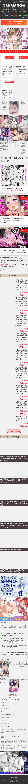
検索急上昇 (14, 15)
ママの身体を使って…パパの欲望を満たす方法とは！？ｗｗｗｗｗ (16, 626)
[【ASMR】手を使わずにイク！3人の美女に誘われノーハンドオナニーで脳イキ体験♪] (14, 238)
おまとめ (3, 711)
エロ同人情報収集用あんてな (7, 714)
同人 (3, 196)
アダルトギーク (4, 720)
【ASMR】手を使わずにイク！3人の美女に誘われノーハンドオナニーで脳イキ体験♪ (14, 251)
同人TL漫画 (14, 11)
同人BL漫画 (23, 11)
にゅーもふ (3, 705)
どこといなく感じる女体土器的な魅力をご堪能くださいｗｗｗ (16, 646)
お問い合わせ (14, 777)
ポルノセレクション (5, 708)
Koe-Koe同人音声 (5, 723)
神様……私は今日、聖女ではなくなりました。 (16, 634)
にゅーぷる (3, 702)
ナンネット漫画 (5, 9)
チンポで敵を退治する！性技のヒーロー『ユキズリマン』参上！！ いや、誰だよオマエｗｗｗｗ (17, 640)
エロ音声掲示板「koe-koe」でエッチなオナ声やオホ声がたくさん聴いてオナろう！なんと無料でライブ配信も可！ (16, 747)
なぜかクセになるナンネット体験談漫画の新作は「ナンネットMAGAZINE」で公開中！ (15, 730)
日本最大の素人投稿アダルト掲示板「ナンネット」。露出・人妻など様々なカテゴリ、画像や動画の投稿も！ (15, 741)
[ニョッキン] (14, 176)
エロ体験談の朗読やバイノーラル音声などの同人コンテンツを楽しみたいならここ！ (15, 735)
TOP (2, 26)
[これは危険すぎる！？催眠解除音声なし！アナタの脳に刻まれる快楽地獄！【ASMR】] (14, 206)
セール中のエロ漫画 (23, 16)
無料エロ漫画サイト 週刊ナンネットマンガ (16, 780)
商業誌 (14, 9)
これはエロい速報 (5, 717)
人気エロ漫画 (4, 15)
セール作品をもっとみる (14, 431)
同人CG (23, 9)
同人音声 (9, 196)
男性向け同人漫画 (5, 12)
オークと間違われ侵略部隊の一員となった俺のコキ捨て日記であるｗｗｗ (17, 654)
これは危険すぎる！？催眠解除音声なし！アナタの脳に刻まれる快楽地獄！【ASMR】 (13, 220)
